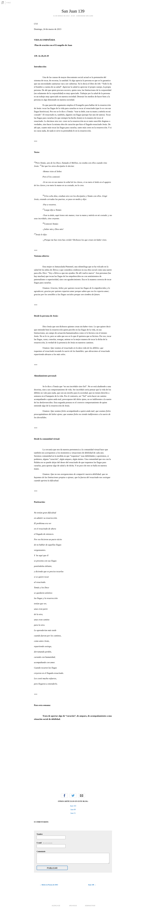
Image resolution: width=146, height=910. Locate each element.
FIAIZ (9, 3)
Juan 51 (73, 813)
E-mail (45, 843)
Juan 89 (73, 809)
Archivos (73, 905)
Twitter (73, 795)
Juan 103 (73, 806)
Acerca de (56, 905)
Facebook (64, 795)
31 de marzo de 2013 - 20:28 (64, 16)
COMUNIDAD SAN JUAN (84, 16)
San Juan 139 (73, 11)
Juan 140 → (92, 885)
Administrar (90, 905)
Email (81, 795)
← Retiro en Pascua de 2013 (49, 885)
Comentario (41, 851)
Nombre (40, 834)
